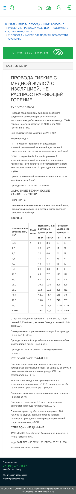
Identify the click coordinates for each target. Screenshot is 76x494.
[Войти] (69, 9)
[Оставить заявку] (48, 8)
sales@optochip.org (12, 469)
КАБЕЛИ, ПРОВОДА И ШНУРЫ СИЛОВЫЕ (41, 24)
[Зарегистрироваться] (59, 9)
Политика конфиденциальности (50, 488)
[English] (41, 8)
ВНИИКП (10, 24)
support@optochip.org (13, 478)
